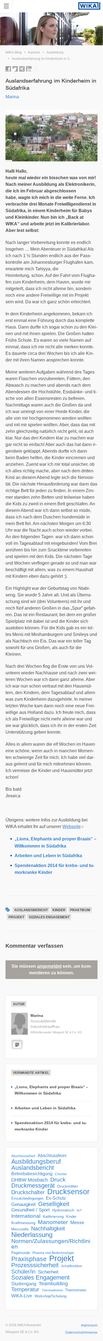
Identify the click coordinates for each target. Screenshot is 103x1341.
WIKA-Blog (13, 52)
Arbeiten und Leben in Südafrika (48, 855)
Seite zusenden (35, 69)
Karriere (34, 52)
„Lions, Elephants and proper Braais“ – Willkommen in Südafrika (51, 1090)
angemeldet (49, 966)
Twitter (15, 69)
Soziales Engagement (49, 917)
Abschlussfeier (52, 1155)
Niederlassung (31, 1235)
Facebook (8, 69)
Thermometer (75, 1290)
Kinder (58, 910)
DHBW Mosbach (29, 1180)
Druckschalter (28, 1192)
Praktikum (80, 910)
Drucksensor (68, 1191)
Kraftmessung (23, 1223)
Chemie (61, 1174)
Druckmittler (67, 1186)
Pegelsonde (20, 1253)
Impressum (89, 1325)
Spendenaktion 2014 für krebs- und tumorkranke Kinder (51, 1126)
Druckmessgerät (33, 1185)
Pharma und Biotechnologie (53, 1253)
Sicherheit (48, 1272)
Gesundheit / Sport (30, 1210)
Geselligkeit (53, 1204)
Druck (58, 1179)
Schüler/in (23, 1271)
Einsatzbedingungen (27, 1198)
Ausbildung (54, 52)
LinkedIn (29, 69)
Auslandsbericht (31, 910)
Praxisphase (29, 1259)
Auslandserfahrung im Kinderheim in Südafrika (47, 59)
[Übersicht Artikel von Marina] (17, 1044)
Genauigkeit (23, 1204)
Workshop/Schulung (50, 1296)
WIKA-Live (21, 1295)
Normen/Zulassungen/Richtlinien (50, 1243)
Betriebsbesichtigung (31, 1173)
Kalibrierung (53, 1216)
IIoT (79, 1210)
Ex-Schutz (56, 1198)
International (25, 1216)
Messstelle (20, 1229)
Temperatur (25, 1289)
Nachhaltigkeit (48, 1228)
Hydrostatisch (63, 1210)
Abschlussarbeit (23, 1156)
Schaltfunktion (71, 1266)
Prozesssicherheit (35, 1265)
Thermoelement (52, 1290)
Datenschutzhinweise (81, 1332)
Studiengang (23, 1283)
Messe (77, 1222)
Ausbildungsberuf (36, 1161)
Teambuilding (53, 1283)
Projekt (16, 917)
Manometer (53, 1222)
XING (22, 69)
